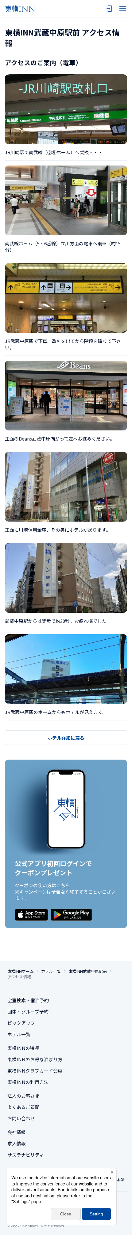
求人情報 (16, 1143)
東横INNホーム (20, 971)
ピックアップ (21, 1023)
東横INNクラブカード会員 (34, 1070)
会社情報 (16, 1132)
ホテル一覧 (51, 971)
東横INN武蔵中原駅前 (87, 971)
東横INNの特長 (23, 1048)
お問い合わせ (21, 1118)
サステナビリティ (25, 1154)
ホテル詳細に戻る (66, 738)
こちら (63, 885)
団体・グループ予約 (28, 1011)
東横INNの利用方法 (28, 1082)
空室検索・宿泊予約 (28, 1000)
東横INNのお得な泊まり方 (34, 1059)
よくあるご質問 (23, 1107)
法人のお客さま (23, 1095)
